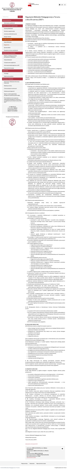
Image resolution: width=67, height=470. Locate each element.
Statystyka (32, 463)
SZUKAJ (20, 16)
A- (65, 4)
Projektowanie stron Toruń (60, 467)
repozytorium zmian (31, 457)
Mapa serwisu (24, 463)
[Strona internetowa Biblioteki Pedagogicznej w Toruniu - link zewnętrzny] (12, 121)
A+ (62, 4)
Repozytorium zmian (41, 463)
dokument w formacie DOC (31, 443)
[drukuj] (62, 448)
